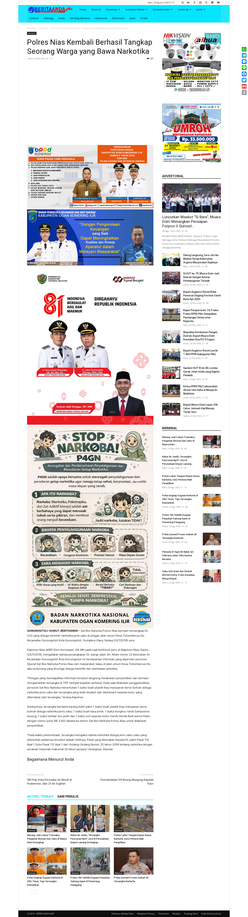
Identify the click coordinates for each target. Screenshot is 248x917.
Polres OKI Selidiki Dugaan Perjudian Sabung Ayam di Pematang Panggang (90, 881)
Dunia (61, 18)
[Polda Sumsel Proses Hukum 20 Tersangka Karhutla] (133, 861)
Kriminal (34, 18)
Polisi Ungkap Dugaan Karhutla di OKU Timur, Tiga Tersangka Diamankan (45, 881)
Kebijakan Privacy (146, 913)
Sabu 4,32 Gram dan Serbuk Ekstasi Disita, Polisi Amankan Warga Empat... (178, 575)
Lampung (183, 9)
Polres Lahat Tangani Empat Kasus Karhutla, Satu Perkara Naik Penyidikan (132, 839)
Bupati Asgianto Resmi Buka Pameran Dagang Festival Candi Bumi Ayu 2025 (202, 295)
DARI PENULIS (68, 796)
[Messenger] (244, 62)
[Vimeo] (212, 2)
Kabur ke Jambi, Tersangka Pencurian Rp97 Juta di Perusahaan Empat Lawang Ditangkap (89, 839)
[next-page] (35, 892)
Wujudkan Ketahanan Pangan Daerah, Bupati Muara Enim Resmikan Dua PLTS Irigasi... (200, 336)
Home (83, 9)
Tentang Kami (191, 913)
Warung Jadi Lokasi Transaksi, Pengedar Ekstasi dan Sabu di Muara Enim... (178, 441)
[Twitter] (206, 2)
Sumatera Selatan (135, 9)
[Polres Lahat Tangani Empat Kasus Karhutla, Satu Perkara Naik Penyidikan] (133, 818)
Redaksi (176, 913)
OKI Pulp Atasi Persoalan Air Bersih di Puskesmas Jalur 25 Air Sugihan (49, 781)
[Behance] (188, 2)
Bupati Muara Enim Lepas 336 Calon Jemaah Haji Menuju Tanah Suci (200, 408)
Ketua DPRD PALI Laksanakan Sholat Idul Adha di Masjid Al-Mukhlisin (200, 390)
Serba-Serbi (118, 18)
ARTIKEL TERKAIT (40, 796)
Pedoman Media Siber (122, 913)
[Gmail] (244, 86)
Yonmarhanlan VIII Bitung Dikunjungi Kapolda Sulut (126, 781)
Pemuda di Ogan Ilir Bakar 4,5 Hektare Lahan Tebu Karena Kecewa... (177, 555)
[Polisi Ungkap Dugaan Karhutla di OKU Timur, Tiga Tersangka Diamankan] (47, 861)
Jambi (199, 9)
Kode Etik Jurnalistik (211, 913)
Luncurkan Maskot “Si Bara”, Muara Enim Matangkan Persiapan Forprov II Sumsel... (191, 221)
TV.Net (144, 18)
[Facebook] (194, 2)
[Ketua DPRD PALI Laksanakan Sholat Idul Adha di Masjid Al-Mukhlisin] (171, 391)
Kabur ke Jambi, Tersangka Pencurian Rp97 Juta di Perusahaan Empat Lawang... (178, 460)
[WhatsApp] (244, 49)
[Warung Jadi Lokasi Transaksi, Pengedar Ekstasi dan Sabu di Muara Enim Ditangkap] (47, 818)
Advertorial (101, 18)
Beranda (31, 28)
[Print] (244, 92)
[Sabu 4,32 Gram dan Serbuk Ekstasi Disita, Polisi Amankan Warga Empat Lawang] (212, 576)
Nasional (96, 9)
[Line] (244, 68)
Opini (132, 18)
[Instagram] (200, 2)
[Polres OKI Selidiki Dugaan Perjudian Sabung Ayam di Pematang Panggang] (90, 861)
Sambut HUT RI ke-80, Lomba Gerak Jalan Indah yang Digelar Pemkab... (201, 372)
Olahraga (48, 18)
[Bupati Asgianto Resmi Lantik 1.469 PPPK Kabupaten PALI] (171, 355)
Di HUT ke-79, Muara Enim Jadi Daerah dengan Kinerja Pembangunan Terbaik (201, 277)
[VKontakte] (218, 2)
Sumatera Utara (161, 9)
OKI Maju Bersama (80, 18)
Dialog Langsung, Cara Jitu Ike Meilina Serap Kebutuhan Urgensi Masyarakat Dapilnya (201, 259)
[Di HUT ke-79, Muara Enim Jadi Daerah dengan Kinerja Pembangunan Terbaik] (171, 278)
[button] (183, 2)
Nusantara (111, 9)
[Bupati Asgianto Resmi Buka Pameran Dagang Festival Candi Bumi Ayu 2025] (171, 296)
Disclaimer (163, 913)
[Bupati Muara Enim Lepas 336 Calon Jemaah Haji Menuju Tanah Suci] (171, 409)
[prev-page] (29, 892)
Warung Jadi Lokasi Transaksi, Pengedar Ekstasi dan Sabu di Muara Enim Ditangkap (47, 839)
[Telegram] (244, 55)
